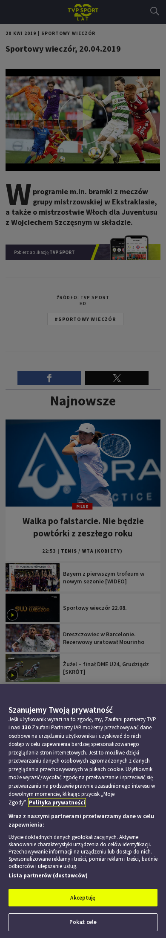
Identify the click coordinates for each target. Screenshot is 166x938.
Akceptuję (82, 897)
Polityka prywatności (57, 802)
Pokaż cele (83, 922)
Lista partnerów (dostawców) (48, 875)
